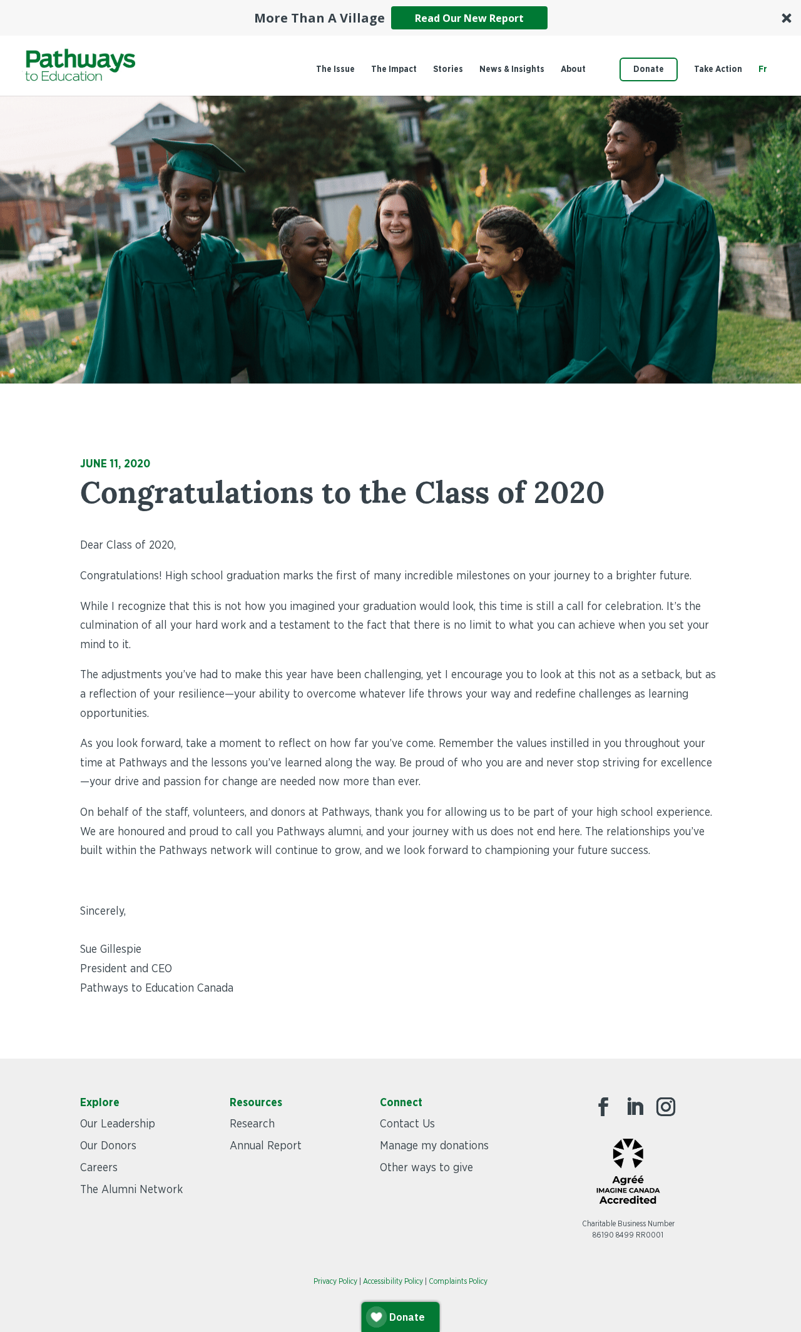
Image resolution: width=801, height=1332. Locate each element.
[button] (400, 18)
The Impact (394, 69)
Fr (762, 69)
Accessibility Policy (393, 1281)
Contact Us (407, 1124)
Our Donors (108, 1146)
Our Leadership (117, 1124)
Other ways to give (426, 1168)
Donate (648, 69)
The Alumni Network (131, 1190)
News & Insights (511, 69)
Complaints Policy (458, 1281)
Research (252, 1124)
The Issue (335, 69)
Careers (99, 1168)
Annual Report (266, 1146)
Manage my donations (434, 1146)
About (573, 69)
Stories (448, 69)
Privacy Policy (335, 1281)
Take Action (718, 69)
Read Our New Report (469, 18)
